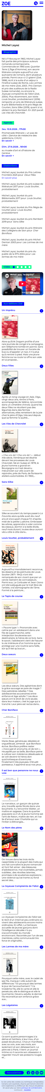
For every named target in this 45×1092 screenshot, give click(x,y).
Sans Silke (7, 482)
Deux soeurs (9, 654)
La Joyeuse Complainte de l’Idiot (20, 886)
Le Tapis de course (12, 596)
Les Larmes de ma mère (15, 947)
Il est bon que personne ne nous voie (20, 772)
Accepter (27, 1090)
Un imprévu (8, 310)
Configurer (18, 1090)
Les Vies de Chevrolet (14, 424)
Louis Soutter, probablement (18, 538)
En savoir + (8, 141)
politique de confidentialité (31, 1088)
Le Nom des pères (12, 828)
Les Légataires (10, 1005)
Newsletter (14, 1072)
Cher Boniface (10, 710)
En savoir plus (9, 178)
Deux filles (8, 366)
